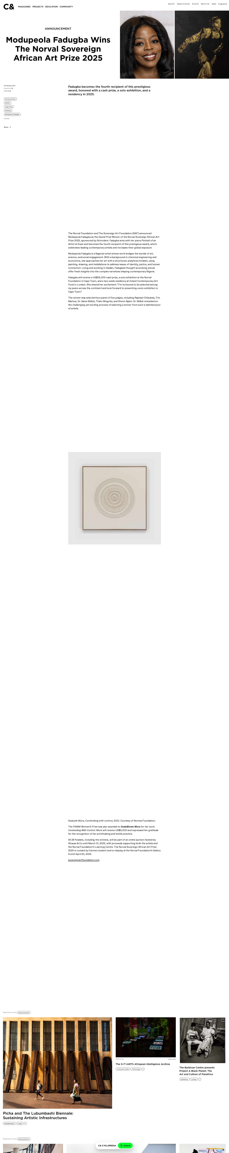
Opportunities (183, 4)
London (193, 1079)
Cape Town (9, 107)
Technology (136, 1069)
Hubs (214, 4)
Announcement (10, 99)
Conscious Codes (123, 1069)
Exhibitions (184, 1079)
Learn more (172, 1059)
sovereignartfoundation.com (83, 860)
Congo (20, 1123)
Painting (8, 110)
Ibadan (7, 103)
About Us (205, 4)
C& (8, 7)
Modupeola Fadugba (12, 114)
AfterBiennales (9, 1123)
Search (171, 4)
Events (195, 4)
